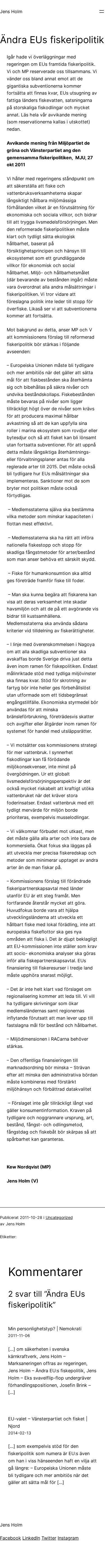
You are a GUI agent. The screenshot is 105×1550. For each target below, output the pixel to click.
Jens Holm (11, 11)
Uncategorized (59, 1217)
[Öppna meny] (101, 11)
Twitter (48, 1538)
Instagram (68, 1538)
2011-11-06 (19, 1335)
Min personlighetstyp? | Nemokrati (44, 1328)
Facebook (10, 1538)
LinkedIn (31, 1538)
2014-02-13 (19, 1432)
